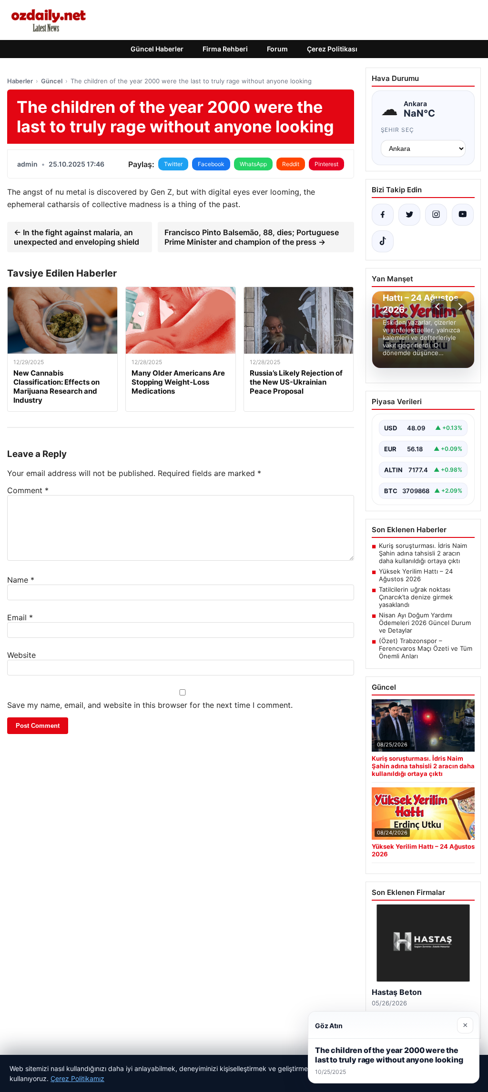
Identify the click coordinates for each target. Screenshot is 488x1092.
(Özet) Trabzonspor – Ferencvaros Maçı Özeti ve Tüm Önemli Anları (425, 648)
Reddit (290, 164)
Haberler (20, 81)
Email (20, 617)
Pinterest (326, 164)
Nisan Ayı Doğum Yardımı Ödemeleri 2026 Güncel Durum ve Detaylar (425, 622)
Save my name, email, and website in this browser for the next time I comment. (150, 705)
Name (20, 580)
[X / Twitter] (409, 215)
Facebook (211, 164)
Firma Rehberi (225, 49)
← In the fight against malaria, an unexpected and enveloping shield (76, 237)
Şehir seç (398, 129)
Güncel (51, 81)
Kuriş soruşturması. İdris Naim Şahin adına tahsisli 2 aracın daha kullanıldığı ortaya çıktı (423, 553)
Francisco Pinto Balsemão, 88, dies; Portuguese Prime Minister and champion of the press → (251, 237)
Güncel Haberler (157, 49)
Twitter (173, 164)
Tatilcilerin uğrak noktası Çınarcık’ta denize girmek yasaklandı (416, 597)
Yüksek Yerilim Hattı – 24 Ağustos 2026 (416, 575)
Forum (277, 49)
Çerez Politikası (332, 49)
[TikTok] (383, 241)
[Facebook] (383, 215)
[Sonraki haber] (459, 306)
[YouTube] (463, 215)
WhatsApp (253, 164)
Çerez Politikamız (77, 1078)
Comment (28, 490)
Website (21, 655)
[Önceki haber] (439, 306)
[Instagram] (436, 215)
